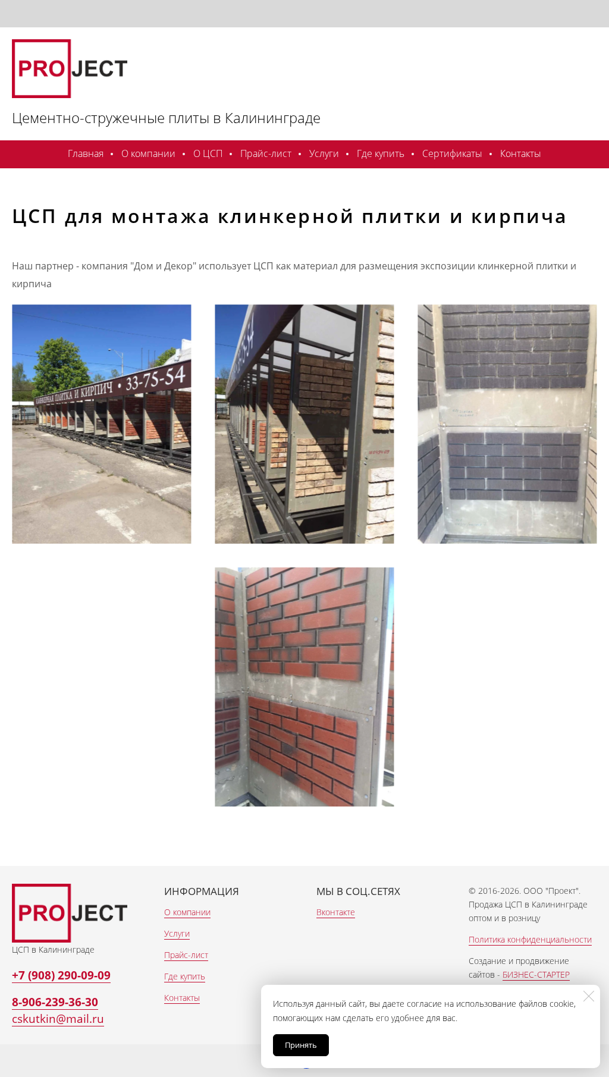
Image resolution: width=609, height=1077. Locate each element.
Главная (85, 153)
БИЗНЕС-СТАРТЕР (536, 974)
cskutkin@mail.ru (58, 1018)
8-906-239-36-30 (55, 1001)
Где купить (380, 153)
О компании (148, 153)
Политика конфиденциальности (530, 939)
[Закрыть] (588, 996)
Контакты (520, 153)
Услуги (324, 153)
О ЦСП (207, 153)
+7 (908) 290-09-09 (61, 975)
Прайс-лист (265, 153)
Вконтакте (335, 912)
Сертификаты (452, 153)
